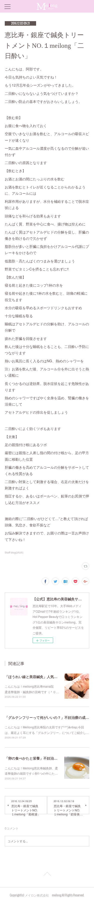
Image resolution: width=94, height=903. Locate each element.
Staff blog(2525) (14, 552)
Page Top (47, 875)
